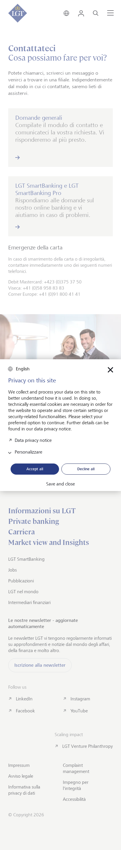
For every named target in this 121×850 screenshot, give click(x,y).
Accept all (34, 468)
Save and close (60, 484)
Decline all (86, 468)
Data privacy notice (33, 440)
